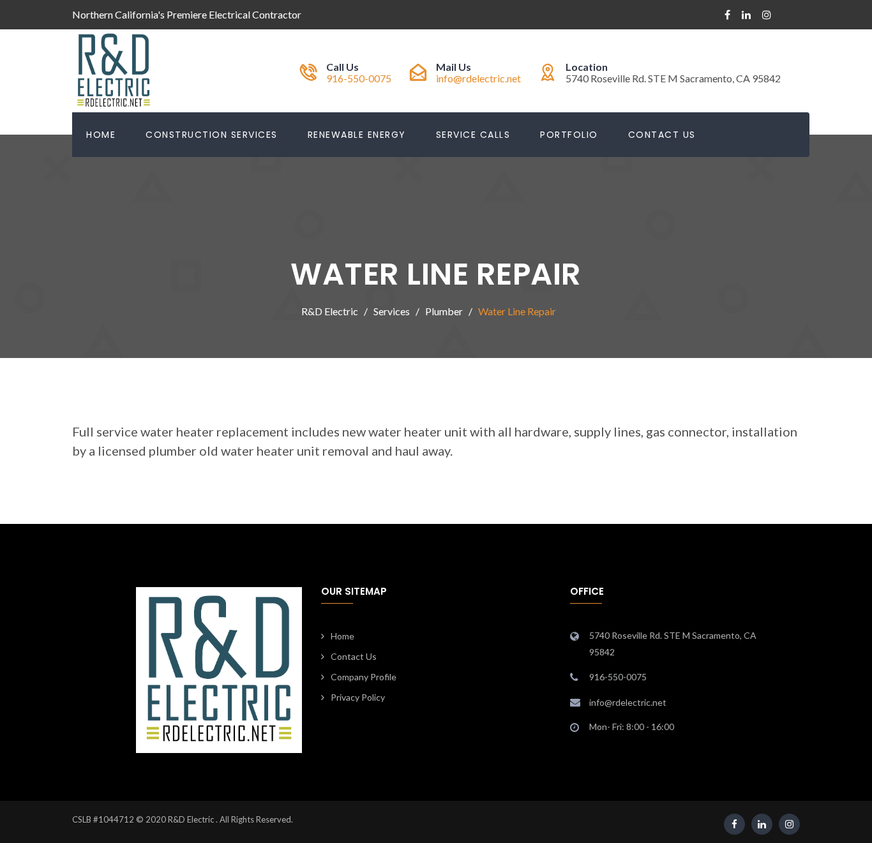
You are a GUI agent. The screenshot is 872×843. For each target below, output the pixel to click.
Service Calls (473, 134)
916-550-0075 (358, 78)
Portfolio (569, 134)
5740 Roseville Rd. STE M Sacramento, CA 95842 (672, 643)
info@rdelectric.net (478, 78)
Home (101, 134)
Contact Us (662, 134)
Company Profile (363, 676)
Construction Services (212, 134)
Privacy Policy (358, 697)
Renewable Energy (357, 134)
